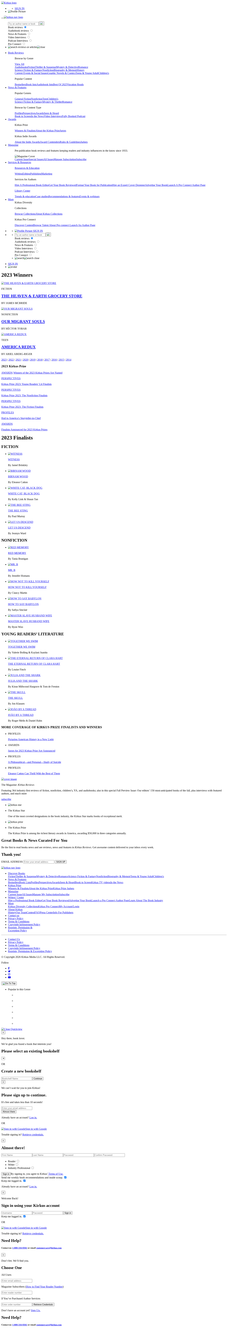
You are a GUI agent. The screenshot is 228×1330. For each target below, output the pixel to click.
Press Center (46, 912)
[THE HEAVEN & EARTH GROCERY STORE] (28, 283)
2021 (18, 359)
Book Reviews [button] (16, 52)
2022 (11, 359)
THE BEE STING (18, 510)
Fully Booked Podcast (73, 116)
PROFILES (7, 412)
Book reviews (15, 27)
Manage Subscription (65, 159)
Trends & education (25, 196)
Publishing (35, 173)
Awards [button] (12, 119)
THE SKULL (15, 697)
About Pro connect (59, 225)
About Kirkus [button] (15, 909)
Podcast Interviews (18, 40)
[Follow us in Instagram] (9, 974)
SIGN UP (60, 862)
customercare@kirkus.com (49, 1248)
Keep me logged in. (12, 1180)
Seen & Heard (51, 113)
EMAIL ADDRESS (12, 861)
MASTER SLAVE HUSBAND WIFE (28, 621)
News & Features (17, 34)
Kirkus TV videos (100, 882)
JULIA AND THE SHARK (23, 680)
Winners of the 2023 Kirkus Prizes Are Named (37, 372)
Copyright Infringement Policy (24, 924)
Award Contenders (50, 142)
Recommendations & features (63, 196)
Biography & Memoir (65, 70)
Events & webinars (89, 196)
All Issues (48, 159)
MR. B (11, 570)
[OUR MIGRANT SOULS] (17, 308)
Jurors (63, 130)
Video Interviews (17, 37)
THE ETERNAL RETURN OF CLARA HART (34, 663)
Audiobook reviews (19, 30)
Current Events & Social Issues (31, 73)
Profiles (19, 113)
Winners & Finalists (25, 130)
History (80, 70)
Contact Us (14, 939)
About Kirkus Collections (48, 213)
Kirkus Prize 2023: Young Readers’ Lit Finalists (26, 384)
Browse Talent (41, 225)
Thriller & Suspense (45, 67)
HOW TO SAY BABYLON (23, 604)
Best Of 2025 (60, 84)
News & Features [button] (17, 87)
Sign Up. (35, 1310)
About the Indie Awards (27, 142)
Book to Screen (23, 116)
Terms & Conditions (18, 921)
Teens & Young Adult (86, 73)
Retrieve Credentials (43, 1304)
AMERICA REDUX (18, 347)
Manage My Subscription (45, 894)
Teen (45, 98)
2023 (4, 359)
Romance (83, 67)
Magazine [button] (13, 145)
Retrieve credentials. (33, 1134)
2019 (32, 359)
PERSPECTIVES (11, 378)
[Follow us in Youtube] (9, 977)
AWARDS (7, 372)
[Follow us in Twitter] (9, 971)
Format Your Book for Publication (94, 185)
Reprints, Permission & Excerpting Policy (20, 929)
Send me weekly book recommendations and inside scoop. (32, 1177)
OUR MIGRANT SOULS (23, 321)
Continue (38, 1078)
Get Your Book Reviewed (62, 185)
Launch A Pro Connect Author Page (186, 185)
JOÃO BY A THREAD (21, 715)
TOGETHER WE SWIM (21, 646)
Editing (26, 173)
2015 (61, 359)
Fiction (31, 67)
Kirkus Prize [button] (14, 885)
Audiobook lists (44, 84)
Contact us (13, 915)
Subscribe (81, 159)
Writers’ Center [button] (16, 897)
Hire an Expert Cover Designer (128, 185)
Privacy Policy (15, 918)
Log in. (33, 1117)
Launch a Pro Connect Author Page (110, 900)
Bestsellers (20, 84)
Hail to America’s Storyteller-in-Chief (21, 418)
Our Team (21, 912)
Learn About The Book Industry (146, 900)
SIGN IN (20, 8)
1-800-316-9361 (19, 1248)
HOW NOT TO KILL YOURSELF (27, 587)
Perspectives (29, 113)
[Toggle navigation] (2, 18)
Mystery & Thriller (52, 101)
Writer (11, 1164)
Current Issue (22, 159)
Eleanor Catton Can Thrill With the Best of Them (34, 773)
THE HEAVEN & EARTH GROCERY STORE (41, 296)
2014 (68, 359)
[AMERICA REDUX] (14, 334)
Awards (40, 113)
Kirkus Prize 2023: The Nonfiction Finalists (24, 395)
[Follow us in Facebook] (9, 968)
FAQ (37, 912)
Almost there (9, 1111)
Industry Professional (19, 1168)
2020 (25, 359)
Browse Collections (25, 213)
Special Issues (36, 159)
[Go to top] (9, 983)
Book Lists (25, 882)
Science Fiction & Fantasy (28, 70)
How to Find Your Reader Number (44, 1286)
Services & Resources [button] (19, 162)
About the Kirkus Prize (47, 130)
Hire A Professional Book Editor (32, 185)
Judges (84, 142)
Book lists (31, 84)
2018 (40, 359)
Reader (12, 1161)
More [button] (11, 199)
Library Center (22, 190)
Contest (31, 912)
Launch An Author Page (82, 225)
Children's (103, 73)
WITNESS (14, 459)
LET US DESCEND (19, 527)
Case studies (41, 196)
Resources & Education (27, 168)
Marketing (46, 173)
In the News (37, 116)
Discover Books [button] (16, 873)
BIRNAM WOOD (18, 476)
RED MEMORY (17, 553)
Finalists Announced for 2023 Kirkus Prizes (24, 429)
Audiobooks (21, 67)
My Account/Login (69, 906)
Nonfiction (48, 70)
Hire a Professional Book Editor (25, 900)
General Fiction (23, 98)
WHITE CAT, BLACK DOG (24, 493)
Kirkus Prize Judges (63, 888)
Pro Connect (15, 44)
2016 (54, 359)
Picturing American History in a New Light (31, 739)
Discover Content (24, 225)
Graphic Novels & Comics (61, 73)
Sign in (6, 1174)
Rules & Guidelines (70, 142)
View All (19, 64)
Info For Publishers (63, 912)
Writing (19, 173)
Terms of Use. (55, 1173)
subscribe (6, 799)
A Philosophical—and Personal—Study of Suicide (34, 762)
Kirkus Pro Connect (48, 906)
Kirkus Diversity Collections (23, 906)
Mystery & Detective (67, 67)
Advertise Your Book (156, 185)
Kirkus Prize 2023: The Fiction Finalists (22, 406)
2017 (47, 359)
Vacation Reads (75, 84)
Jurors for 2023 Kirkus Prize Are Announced (31, 750)
